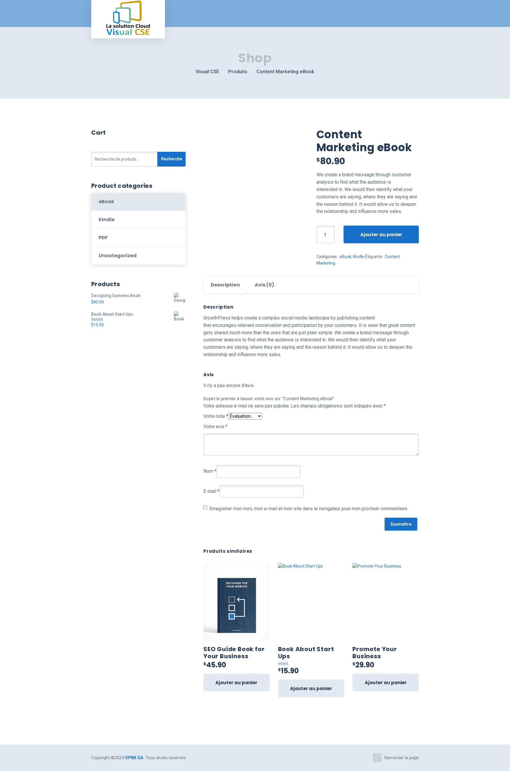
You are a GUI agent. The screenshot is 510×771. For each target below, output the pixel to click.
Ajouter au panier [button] (236, 682)
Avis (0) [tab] (264, 284)
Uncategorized (118, 255)
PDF (103, 237)
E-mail (211, 491)
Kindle (358, 256)
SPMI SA (134, 757)
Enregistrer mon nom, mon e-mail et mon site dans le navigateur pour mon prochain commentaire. (308, 508)
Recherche (171, 159)
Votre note (215, 416)
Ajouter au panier (381, 235)
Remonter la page (402, 757)
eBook (345, 256)
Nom (209, 471)
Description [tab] (225, 284)
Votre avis (215, 426)
